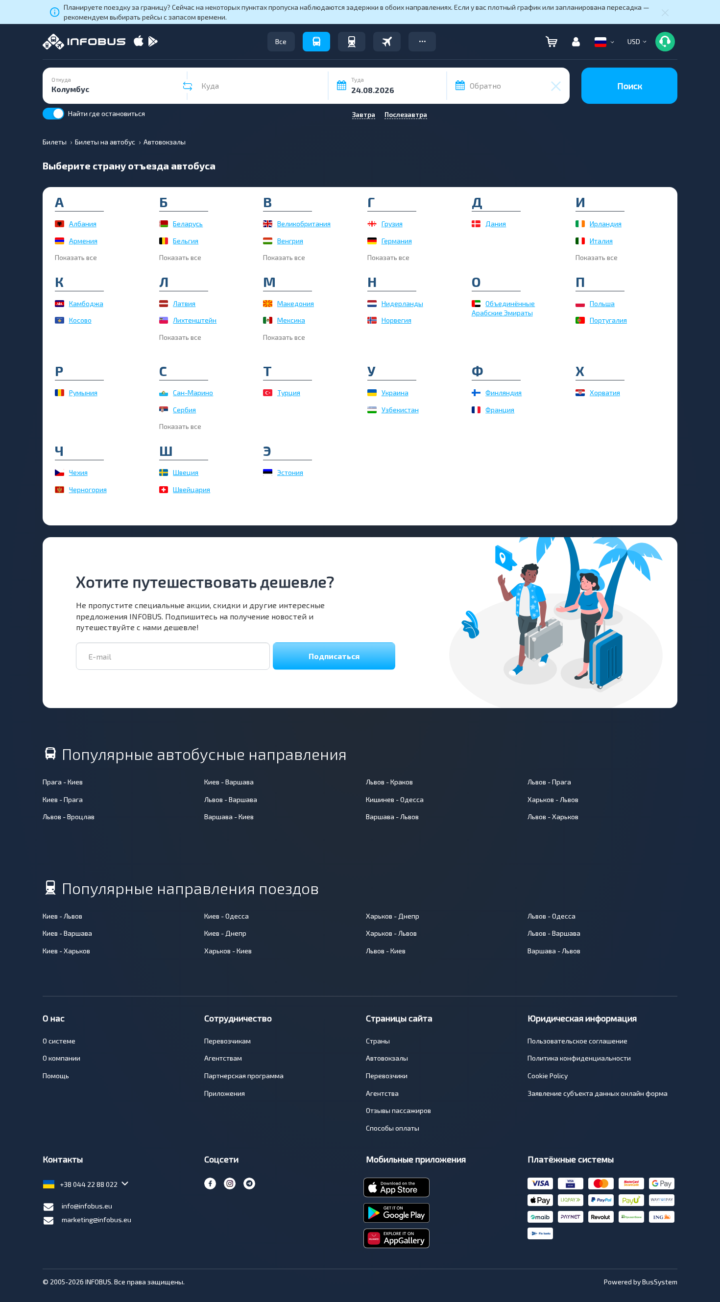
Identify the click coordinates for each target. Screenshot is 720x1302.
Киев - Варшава (229, 782)
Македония (295, 303)
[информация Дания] (476, 224)
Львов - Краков (389, 782)
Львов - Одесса (552, 916)
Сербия (184, 409)
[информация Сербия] (163, 410)
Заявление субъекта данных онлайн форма (598, 1093)
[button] (422, 41)
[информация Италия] (580, 241)
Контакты (63, 1159)
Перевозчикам (227, 1041)
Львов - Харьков (553, 816)
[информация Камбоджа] (59, 303)
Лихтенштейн (194, 320)
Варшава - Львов (392, 816)
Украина (395, 392)
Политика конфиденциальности (579, 1058)
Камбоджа (86, 303)
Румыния (83, 392)
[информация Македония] (267, 303)
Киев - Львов (62, 916)
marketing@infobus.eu (96, 1219)
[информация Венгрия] (267, 241)
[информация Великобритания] (267, 224)
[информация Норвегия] (372, 320)
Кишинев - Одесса (395, 799)
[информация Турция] (267, 393)
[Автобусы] (316, 41)
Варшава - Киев (229, 816)
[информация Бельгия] (163, 241)
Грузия (392, 223)
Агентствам (223, 1058)
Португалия (608, 320)
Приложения (224, 1093)
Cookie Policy (548, 1075)
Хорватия (605, 392)
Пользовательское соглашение (577, 1041)
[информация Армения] (59, 241)
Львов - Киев (386, 951)
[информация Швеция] (163, 472)
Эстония (290, 472)
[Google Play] (153, 41)
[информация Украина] (372, 393)
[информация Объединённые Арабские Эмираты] (476, 303)
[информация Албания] (59, 224)
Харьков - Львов (553, 799)
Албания (82, 223)
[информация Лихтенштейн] (163, 320)
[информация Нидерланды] (372, 303)
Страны (378, 1041)
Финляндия (503, 392)
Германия (397, 241)
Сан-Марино (193, 392)
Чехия (78, 472)
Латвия (184, 303)
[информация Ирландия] (580, 224)
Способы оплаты (392, 1128)
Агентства (382, 1093)
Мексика (291, 320)
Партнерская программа (244, 1075)
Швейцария (191, 489)
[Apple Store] (138, 41)
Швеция (185, 472)
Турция (288, 392)
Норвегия (396, 320)
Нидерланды (402, 303)
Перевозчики (387, 1075)
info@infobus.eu (87, 1206)
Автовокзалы (387, 1058)
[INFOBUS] (84, 41)
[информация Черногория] (59, 490)
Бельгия (185, 241)
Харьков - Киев (228, 951)
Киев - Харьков (66, 951)
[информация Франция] (476, 410)
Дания (495, 223)
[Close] (665, 12)
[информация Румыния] (59, 393)
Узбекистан (400, 409)
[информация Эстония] (267, 472)
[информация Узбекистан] (372, 410)
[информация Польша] (580, 303)
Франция (499, 409)
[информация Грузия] (372, 224)
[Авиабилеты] (387, 41)
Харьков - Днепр (392, 916)
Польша (602, 303)
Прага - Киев (63, 782)
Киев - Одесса (226, 916)
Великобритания (304, 223)
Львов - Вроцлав (69, 816)
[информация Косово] (59, 320)
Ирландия (606, 223)
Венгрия (290, 241)
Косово (80, 320)
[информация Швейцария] (163, 490)
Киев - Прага (63, 799)
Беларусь (188, 223)
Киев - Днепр (225, 933)
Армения (83, 241)
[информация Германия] (372, 241)
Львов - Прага (549, 782)
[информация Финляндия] (476, 393)
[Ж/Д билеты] (351, 41)
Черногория (88, 489)
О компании (61, 1058)
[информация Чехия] (59, 472)
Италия (601, 241)
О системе (59, 1041)
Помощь (56, 1075)
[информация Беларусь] (163, 224)
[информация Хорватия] (580, 393)
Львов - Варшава (230, 799)
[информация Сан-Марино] (163, 393)
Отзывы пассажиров (398, 1110)
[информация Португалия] (580, 320)
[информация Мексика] (267, 320)
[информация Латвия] (163, 303)
